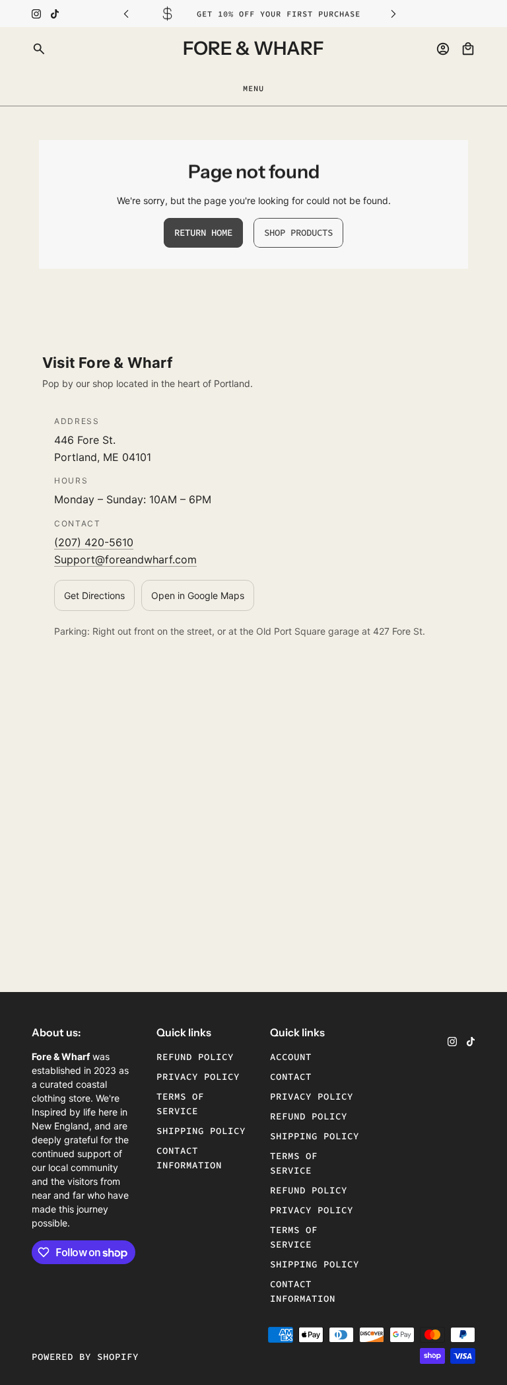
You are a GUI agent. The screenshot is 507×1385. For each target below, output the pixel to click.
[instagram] (36, 14)
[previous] (126, 13)
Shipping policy (201, 1131)
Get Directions (94, 595)
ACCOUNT (291, 1057)
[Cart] (468, 49)
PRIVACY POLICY (311, 1096)
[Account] (443, 49)
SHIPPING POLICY (314, 1136)
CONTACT (291, 1077)
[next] (393, 13)
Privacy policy (198, 1077)
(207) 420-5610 (93, 542)
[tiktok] (55, 14)
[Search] (39, 49)
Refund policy (195, 1057)
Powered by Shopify (85, 1357)
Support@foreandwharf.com (125, 559)
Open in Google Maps (197, 595)
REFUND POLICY (308, 1116)
